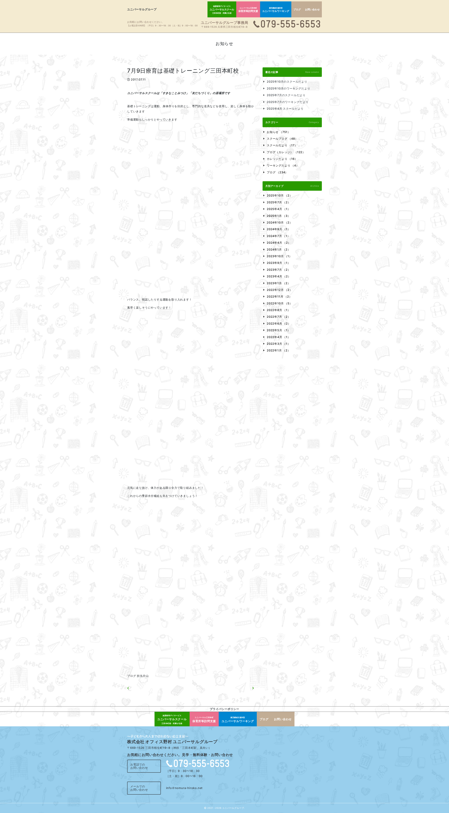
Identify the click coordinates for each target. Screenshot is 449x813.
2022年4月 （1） (278, 337)
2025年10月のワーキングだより (288, 88)
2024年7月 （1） (278, 236)
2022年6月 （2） (279, 323)
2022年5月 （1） (278, 330)
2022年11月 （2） (279, 296)
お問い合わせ (312, 9)
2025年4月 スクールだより (285, 108)
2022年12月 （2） (279, 290)
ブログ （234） (277, 172)
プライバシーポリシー (224, 709)
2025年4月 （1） (278, 209)
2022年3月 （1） (278, 343)
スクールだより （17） (282, 145)
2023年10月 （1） (279, 256)
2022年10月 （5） (279, 303)
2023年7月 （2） (279, 269)
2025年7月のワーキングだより (288, 102)
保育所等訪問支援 (248, 10)
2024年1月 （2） (278, 249)
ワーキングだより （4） (283, 165)
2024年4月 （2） (279, 242)
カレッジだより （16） (282, 159)
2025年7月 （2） (279, 202)
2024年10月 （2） (279, 222)
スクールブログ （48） (282, 138)
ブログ (297, 9)
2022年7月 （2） (279, 316)
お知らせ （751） (278, 132)
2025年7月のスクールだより (286, 95)
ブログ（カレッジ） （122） (286, 152)
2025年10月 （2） (279, 195)
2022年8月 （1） (278, 310)
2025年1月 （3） (278, 216)
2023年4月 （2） (279, 276)
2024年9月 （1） (278, 229)
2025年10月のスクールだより (287, 81)
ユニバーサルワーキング (275, 10)
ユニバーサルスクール (222, 9)
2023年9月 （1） (278, 263)
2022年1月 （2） (278, 350)
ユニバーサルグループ (142, 9)
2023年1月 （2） (278, 283)
